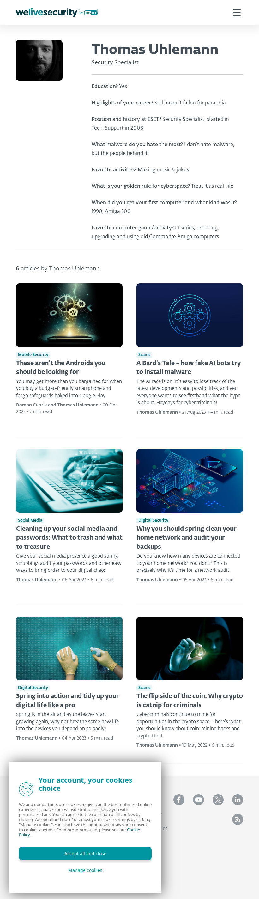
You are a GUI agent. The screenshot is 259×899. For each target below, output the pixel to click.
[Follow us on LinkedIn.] (237, 799)
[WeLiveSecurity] (57, 12)
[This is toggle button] (237, 12)
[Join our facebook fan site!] (178, 799)
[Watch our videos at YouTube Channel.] (198, 799)
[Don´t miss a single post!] (237, 819)
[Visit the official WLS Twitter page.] (218, 799)
